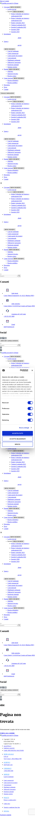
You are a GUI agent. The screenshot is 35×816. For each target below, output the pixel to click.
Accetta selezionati (18, 439)
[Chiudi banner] (32, 370)
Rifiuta (17, 444)
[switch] (30, 408)
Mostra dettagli (24, 427)
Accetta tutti (17, 433)
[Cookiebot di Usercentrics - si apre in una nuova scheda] (21, 370)
